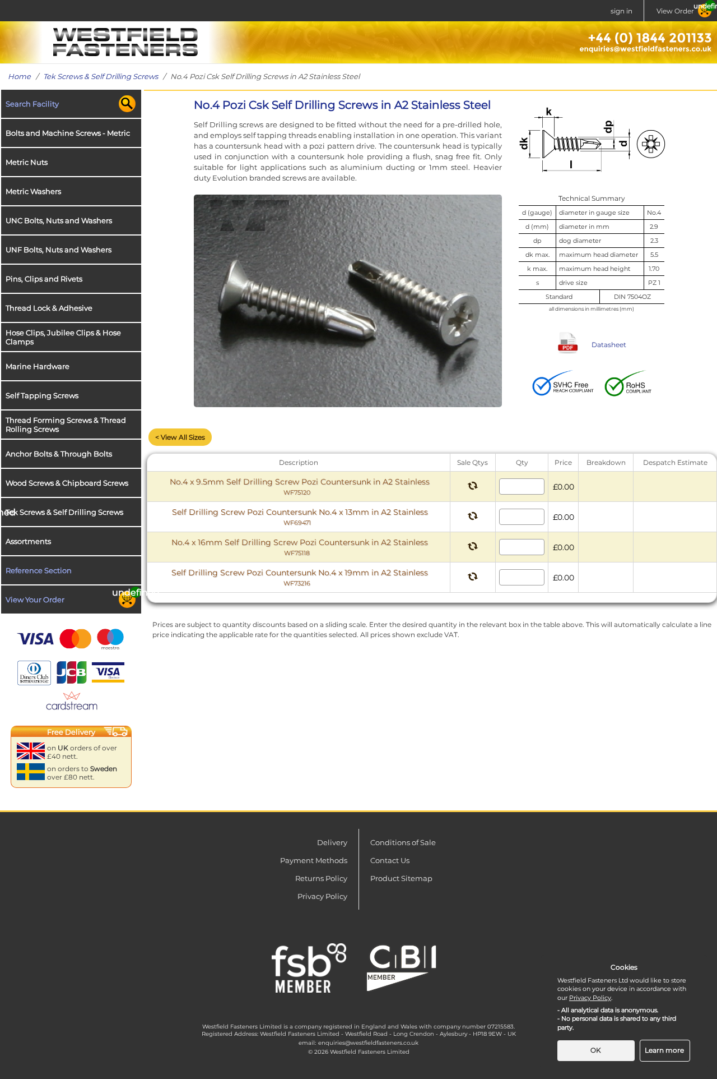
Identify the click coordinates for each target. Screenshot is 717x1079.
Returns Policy (321, 878)
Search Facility (32, 103)
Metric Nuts (27, 162)
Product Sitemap (401, 878)
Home (19, 76)
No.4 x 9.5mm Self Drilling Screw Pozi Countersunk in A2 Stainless (300, 486)
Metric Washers (33, 191)
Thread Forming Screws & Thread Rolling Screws (66, 425)
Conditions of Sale (403, 842)
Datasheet (609, 344)
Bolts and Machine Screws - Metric (68, 132)
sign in (621, 11)
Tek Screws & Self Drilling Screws (100, 76)
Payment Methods (313, 860)
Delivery (332, 842)
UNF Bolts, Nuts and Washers (58, 249)
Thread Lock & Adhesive (49, 307)
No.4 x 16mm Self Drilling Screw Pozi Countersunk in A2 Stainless (299, 547)
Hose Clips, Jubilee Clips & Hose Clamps (63, 337)
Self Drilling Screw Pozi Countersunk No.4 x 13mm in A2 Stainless (300, 517)
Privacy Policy (322, 896)
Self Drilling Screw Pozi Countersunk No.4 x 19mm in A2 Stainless (299, 577)
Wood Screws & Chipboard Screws (67, 482)
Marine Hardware (37, 366)
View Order (675, 11)
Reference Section (39, 570)
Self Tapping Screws (42, 395)
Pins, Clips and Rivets (44, 278)
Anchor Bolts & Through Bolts (59, 453)
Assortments (28, 541)
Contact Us (389, 860)
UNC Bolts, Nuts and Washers (59, 220)
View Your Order (35, 599)
